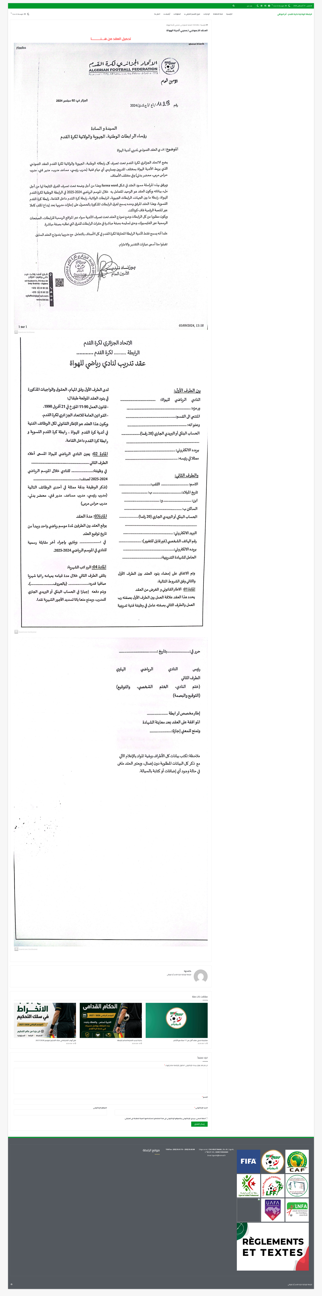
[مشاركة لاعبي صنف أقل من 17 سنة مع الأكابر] (177, 1020)
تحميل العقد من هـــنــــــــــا (111, 38)
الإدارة (207, 14)
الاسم (205, 1097)
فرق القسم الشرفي (193, 14)
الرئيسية (229, 14)
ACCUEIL (196, 24)
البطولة (178, 14)
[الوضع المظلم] (258, 5)
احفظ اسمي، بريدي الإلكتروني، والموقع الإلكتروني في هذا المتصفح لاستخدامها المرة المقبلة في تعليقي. (165, 1118)
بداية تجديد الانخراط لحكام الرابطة (129, 1040)
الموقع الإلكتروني (100, 1107)
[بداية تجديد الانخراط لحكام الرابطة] (111, 1020)
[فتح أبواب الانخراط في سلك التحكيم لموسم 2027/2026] (45, 1020)
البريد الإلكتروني (201, 1107)
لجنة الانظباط (218, 14)
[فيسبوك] (269, 5)
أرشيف (167, 14)
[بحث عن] (233, 6)
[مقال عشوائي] (265, 5)
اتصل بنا (157, 14)
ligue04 (187, 971)
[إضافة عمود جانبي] (261, 5)
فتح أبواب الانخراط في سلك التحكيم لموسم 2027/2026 (56, 1040)
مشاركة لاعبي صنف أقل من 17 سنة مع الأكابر (190, 1040)
